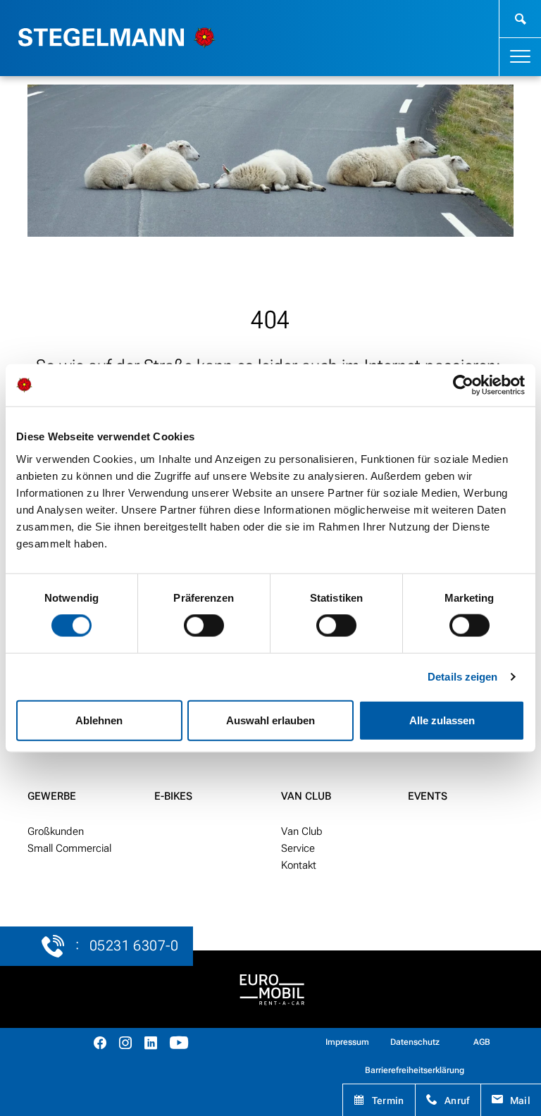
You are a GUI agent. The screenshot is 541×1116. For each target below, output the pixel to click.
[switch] (204, 625)
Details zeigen (462, 677)
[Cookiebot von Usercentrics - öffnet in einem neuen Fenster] (463, 385)
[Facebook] (100, 1044)
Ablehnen (99, 720)
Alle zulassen (442, 720)
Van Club (306, 796)
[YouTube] (179, 1044)
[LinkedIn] (150, 1044)
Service (298, 848)
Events (427, 796)
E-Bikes (173, 796)
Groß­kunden (55, 831)
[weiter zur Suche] (520, 18)
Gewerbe (51, 796)
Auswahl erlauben (270, 720)
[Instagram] (125, 1044)
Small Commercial (69, 848)
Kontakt (298, 865)
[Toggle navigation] (520, 57)
